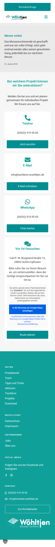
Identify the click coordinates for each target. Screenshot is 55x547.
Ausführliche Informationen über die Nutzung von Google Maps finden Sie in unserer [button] (27, 319)
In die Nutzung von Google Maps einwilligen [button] (27, 309)
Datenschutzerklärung (27, 324)
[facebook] (6, 475)
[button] (5, 542)
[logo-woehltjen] (15, 15)
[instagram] (11, 475)
